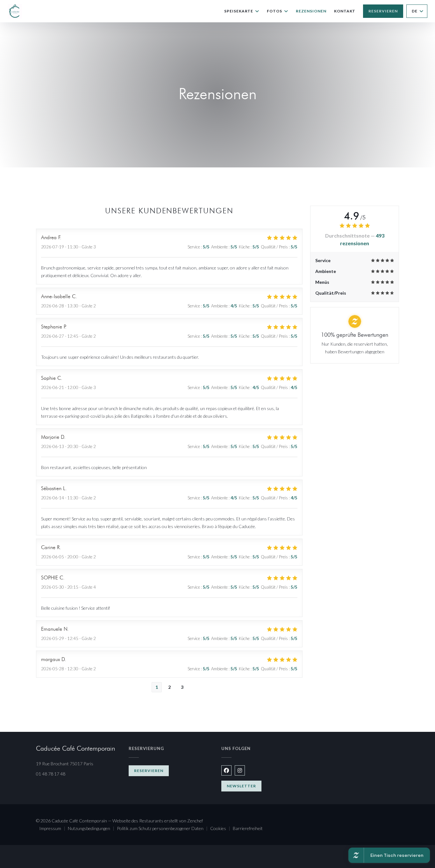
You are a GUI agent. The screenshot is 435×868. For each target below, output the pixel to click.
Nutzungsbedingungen (92, 829)
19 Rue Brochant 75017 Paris (78, 763)
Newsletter (241, 785)
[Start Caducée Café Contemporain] (15, 11)
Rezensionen (311, 11)
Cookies (221, 829)
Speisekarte (238, 11)
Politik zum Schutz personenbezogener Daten (163, 829)
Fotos (274, 11)
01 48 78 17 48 (50, 773)
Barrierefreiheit (248, 829)
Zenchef (195, 820)
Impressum (53, 829)
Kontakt (345, 11)
